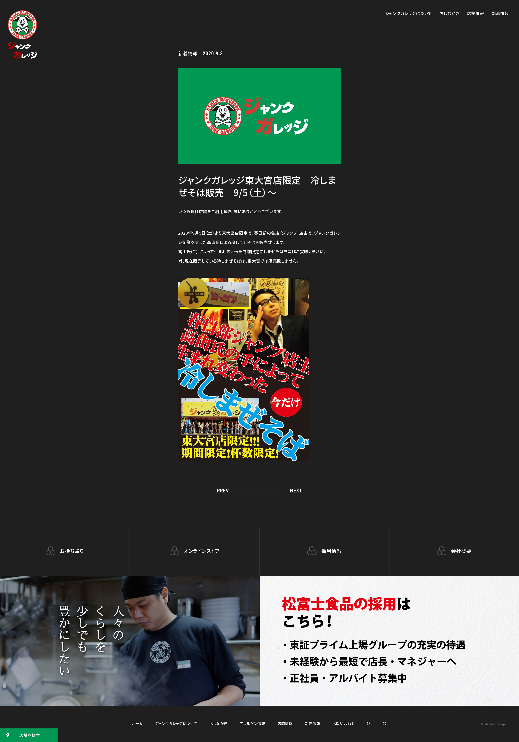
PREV (223, 491)
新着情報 (500, 13)
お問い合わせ (343, 723)
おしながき (449, 13)
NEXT (296, 491)
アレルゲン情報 (252, 723)
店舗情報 (475, 13)
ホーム (137, 723)
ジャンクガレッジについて (408, 13)
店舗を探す (29, 735)
